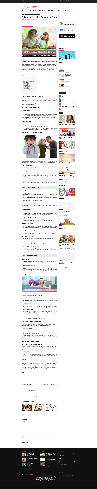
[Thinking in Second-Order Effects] (27, 407)
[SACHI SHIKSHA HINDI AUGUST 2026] (61, 80)
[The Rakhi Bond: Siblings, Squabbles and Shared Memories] (39, 407)
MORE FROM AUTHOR (33, 401)
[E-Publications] (42, 459)
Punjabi (42, 0)
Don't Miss (60, 122)
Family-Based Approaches (28, 88)
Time (29, 311)
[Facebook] (61, 2)
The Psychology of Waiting (65, 137)
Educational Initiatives (27, 85)
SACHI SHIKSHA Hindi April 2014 (67, 262)
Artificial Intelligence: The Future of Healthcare (49, 384)
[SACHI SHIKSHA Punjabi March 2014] (67, 206)
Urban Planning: (26, 84)
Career (30, 10)
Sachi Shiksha (24, 19)
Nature (45, 10)
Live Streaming (54, 0)
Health (26, 10)
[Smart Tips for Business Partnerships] (67, 54)
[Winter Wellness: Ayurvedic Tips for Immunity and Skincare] (42, 454)
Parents (35, 14)
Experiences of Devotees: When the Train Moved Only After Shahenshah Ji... (70, 70)
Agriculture (57, 10)
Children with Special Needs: (27, 90)
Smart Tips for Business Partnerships (64, 60)
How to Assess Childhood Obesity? (28, 76)
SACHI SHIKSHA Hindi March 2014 (67, 197)
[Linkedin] (64, 2)
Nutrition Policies (26, 83)
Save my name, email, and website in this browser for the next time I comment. (36, 439)
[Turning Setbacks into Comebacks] (24, 464)
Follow (74, 98)
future (47, 368)
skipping (43, 117)
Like (74, 96)
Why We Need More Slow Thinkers (67, 124)
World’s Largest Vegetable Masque (67, 227)
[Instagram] (63, 2)
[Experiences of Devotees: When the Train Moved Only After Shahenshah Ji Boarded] (61, 70)
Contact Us (58, 0)
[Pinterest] (68, 2)
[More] (74, 378)
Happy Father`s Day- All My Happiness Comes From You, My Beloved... (66, 177)
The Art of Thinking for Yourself (32, 458)
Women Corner (27, 14)
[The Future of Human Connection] (67, 157)
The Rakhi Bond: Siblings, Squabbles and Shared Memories (31, 454)
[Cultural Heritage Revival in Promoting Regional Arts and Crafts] (42, 464)
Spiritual (35, 10)
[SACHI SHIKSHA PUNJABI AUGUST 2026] (61, 75)
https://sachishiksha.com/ (32, 390)
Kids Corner (50, 10)
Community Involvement (27, 86)
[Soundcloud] (69, 2)
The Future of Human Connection (67, 162)
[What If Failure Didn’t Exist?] (67, 145)
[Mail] (66, 2)
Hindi (44, 0)
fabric (27, 272)
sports (55, 219)
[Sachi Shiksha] (27, 474)
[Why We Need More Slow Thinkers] (67, 119)
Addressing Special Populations (28, 89)
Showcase (25, 13)
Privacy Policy (65, 0)
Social (62, 10)
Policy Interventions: (27, 82)
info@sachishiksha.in (43, 482)
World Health (24, 69)
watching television (37, 125)
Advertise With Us (48, 0)
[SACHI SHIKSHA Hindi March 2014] (67, 192)
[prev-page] (22, 415)
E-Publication (61, 195)
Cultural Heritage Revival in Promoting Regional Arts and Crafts (50, 464)
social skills (54, 245)
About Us (61, 0)
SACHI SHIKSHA (29, 487)
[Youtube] (74, 2)
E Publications (38, 0)
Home (22, 13)
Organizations (26, 241)
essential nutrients (47, 115)
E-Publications (48, 458)
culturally (24, 337)
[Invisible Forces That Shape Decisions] (51, 407)
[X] (73, 2)
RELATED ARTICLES (25, 401)
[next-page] (23, 415)
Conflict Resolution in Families (27, 384)
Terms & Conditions (70, 0)
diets (55, 213)
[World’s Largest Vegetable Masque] (67, 222)
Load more (66, 89)
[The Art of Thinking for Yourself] (24, 460)
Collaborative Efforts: (27, 87)
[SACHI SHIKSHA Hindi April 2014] (67, 257)
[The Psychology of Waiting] (67, 132)
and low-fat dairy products (38, 176)
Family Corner (31, 14)
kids (56, 66)
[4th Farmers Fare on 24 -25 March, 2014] (67, 239)
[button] (74, 10)
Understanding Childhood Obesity (28, 81)
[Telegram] (71, 2)
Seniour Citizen (38, 14)
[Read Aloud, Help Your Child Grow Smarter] (61, 85)
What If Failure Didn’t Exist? (65, 150)
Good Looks (40, 10)
